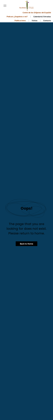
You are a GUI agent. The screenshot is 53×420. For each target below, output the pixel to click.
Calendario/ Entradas (42, 17)
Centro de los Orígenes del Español (37, 13)
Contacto (47, 20)
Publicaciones (20, 21)
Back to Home (26, 243)
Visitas (34, 20)
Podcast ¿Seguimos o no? (17, 17)
